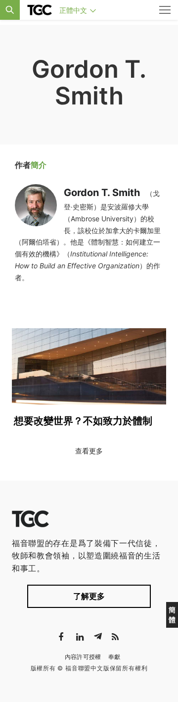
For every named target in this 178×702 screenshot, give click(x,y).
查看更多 (89, 451)
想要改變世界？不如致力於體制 (83, 420)
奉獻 (114, 656)
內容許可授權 (83, 656)
